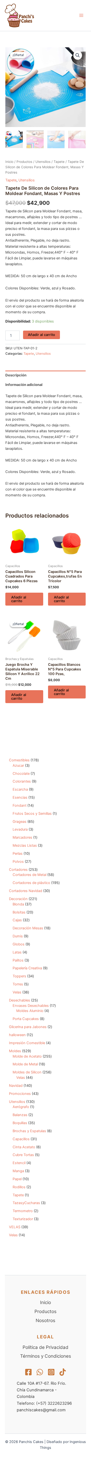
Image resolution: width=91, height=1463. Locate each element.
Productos (24, 162)
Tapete (59, 162)
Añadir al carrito (41, 335)
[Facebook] (28, 1372)
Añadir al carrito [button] (18, 599)
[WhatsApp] (39, 1372)
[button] (77, 55)
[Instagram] (51, 1372)
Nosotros (45, 1320)
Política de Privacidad (45, 1347)
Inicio (9, 162)
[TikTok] (62, 1372)
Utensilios (42, 162)
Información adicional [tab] (23, 385)
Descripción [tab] (15, 375)
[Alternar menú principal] (81, 15)
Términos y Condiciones (45, 1356)
